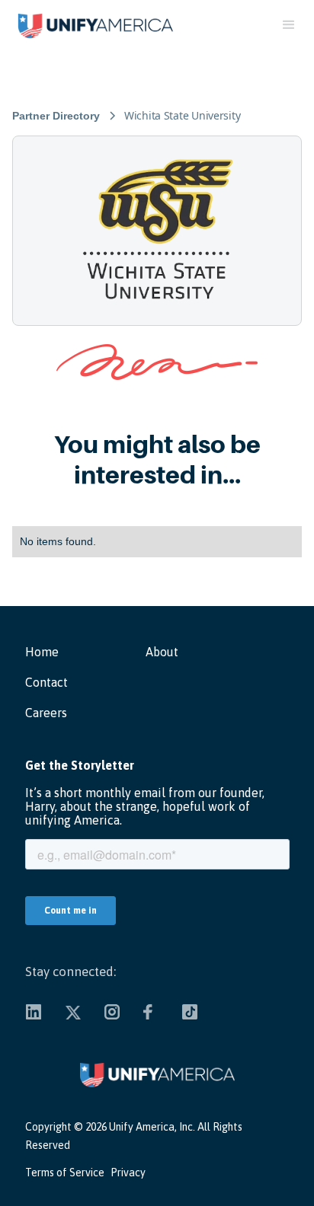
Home (42, 652)
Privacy (128, 1172)
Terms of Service (64, 1172)
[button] (294, 25)
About (162, 652)
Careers (46, 712)
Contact (46, 682)
